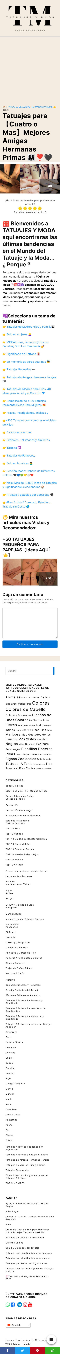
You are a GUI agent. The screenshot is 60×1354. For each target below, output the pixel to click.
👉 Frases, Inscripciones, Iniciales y (25, 412)
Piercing (10, 979)
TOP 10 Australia (15, 823)
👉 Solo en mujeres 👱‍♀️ (16, 334)
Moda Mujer (12, 924)
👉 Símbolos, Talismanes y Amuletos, (26, 440)
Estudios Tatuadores (17, 820)
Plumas (19, 755)
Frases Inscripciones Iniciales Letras (26, 871)
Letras (26, 730)
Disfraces (11, 932)
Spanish (16, 1325)
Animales (13, 697)
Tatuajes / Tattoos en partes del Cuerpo (28, 1024)
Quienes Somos (14, 1242)
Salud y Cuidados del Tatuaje (22, 990)
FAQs (8, 1224)
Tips (49, 764)
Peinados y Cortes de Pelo (21, 952)
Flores (11, 725)
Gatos (32, 725)
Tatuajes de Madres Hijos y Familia (25, 1165)
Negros (12, 744)
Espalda (10, 1068)
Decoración (12, 805)
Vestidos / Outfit (15, 973)
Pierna (9, 1135)
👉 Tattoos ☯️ (11, 447)
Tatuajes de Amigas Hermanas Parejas (30, 107)
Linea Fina (39, 729)
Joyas (9, 890)
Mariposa (13, 734)
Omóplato (11, 1109)
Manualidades (13, 914)
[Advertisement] (30, 68)
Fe (30, 720)
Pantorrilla (11, 1119)
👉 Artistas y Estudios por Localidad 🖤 (28, 494)
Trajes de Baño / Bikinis (19, 968)
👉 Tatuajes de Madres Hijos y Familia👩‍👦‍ (28, 326)
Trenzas (11, 768)
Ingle (8, 1078)
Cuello (9, 1057)
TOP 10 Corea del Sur (18, 844)
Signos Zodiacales (21, 759)
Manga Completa (15, 1083)
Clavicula (11, 1047)
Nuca (9, 1104)
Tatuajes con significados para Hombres (29, 1253)
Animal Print (26, 698)
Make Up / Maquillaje (18, 942)
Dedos (9, 1063)
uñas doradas (44, 768)
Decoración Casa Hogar (19, 810)
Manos (9, 1088)
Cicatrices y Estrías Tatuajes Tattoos (27, 791)
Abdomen (11, 1026)
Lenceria (10, 937)
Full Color (23, 725)
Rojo (26, 754)
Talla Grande (44, 759)
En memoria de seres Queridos (23, 815)
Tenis (28, 764)
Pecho (9, 1125)
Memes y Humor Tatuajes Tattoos (25, 919)
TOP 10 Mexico (14, 859)
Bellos (45, 697)
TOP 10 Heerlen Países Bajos (22, 854)
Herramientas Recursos (19, 876)
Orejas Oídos (13, 1114)
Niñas (21, 744)
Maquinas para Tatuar (18, 884)
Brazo (9, 1037)
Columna (11, 715)
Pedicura (42, 744)
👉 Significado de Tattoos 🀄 (21, 354)
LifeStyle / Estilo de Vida (20, 904)
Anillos (9, 893)
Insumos (10, 881)
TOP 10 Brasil (13, 828)
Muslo (9, 1099)
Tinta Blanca (39, 764)
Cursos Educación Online (20, 796)
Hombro (10, 1073)
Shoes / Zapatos (15, 963)
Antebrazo (11, 1032)
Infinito (10, 729)
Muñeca (10, 1094)
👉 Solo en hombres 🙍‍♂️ (17, 463)
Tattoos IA (14, 764)
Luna (49, 730)
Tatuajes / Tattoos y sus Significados (27, 1154)
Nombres (30, 744)
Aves (36, 697)
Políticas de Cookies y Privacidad (25, 1237)
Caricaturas (24, 703)
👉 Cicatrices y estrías (16, 432)
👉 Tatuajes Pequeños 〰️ (18, 369)
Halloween (43, 725)
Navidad (42, 739)
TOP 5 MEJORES (15, 1183)
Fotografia (11, 907)
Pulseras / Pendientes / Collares (24, 958)
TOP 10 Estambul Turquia (20, 849)
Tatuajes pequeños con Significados (26, 1263)
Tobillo (9, 1140)
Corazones (24, 715)
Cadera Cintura (14, 1042)
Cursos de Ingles (15, 798)
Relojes (10, 898)
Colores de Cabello (26, 709)
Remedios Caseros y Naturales (23, 985)
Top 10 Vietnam (14, 864)
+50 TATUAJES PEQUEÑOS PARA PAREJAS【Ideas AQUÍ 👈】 (26, 547)
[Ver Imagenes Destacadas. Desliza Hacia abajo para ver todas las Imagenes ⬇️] (30, 178)
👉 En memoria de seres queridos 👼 (26, 361)
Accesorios (12, 927)
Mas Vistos (27, 739)
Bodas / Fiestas (14, 785)
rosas (34, 754)
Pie (7, 1130)
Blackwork (11, 703)
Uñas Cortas (26, 768)
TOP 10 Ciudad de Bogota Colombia (26, 839)
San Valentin (44, 754)
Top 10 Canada (14, 833)
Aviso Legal (12, 1211)
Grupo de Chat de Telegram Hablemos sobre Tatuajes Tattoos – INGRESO (27, 1231)
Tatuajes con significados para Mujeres (28, 1258)
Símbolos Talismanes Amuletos (23, 995)
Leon (18, 730)
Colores (41, 703)
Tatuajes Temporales (17, 1170)
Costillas (10, 1052)
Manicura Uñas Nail (17, 947)
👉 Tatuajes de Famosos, (18, 455)
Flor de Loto (41, 720)
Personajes (13, 749)
